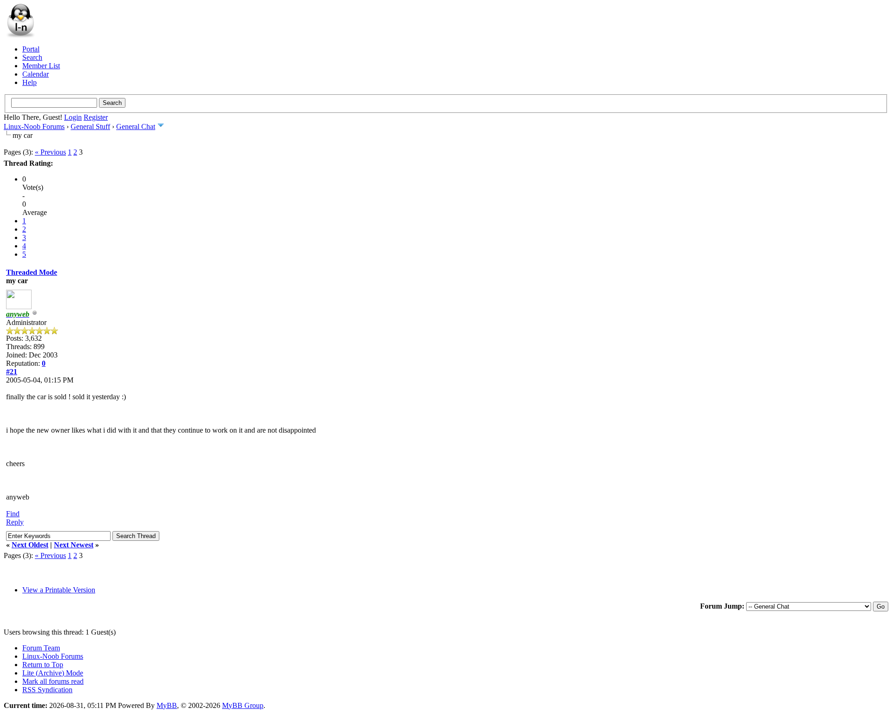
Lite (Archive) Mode (52, 673)
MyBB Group (242, 705)
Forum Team (41, 648)
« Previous (50, 152)
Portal (30, 49)
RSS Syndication (47, 690)
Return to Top (42, 665)
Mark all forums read (53, 681)
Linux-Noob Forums (34, 126)
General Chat (135, 126)
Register (96, 117)
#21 (11, 372)
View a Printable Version (58, 590)
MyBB (167, 705)
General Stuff (90, 126)
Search (32, 57)
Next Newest (73, 545)
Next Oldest (30, 545)
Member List (41, 66)
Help (29, 82)
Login (73, 117)
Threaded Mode (31, 272)
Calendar (35, 74)
